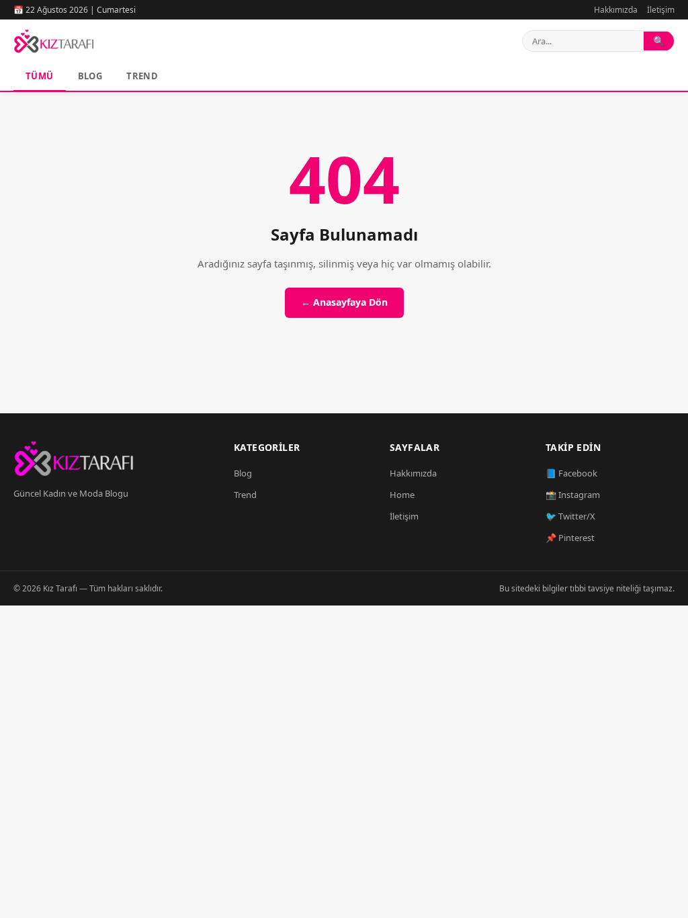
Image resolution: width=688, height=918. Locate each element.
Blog (90, 76)
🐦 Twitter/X (570, 516)
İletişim (661, 9)
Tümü (40, 76)
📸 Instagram (573, 495)
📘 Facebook (571, 473)
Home (402, 495)
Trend (142, 76)
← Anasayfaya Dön (344, 302)
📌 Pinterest (570, 538)
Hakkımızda (616, 9)
